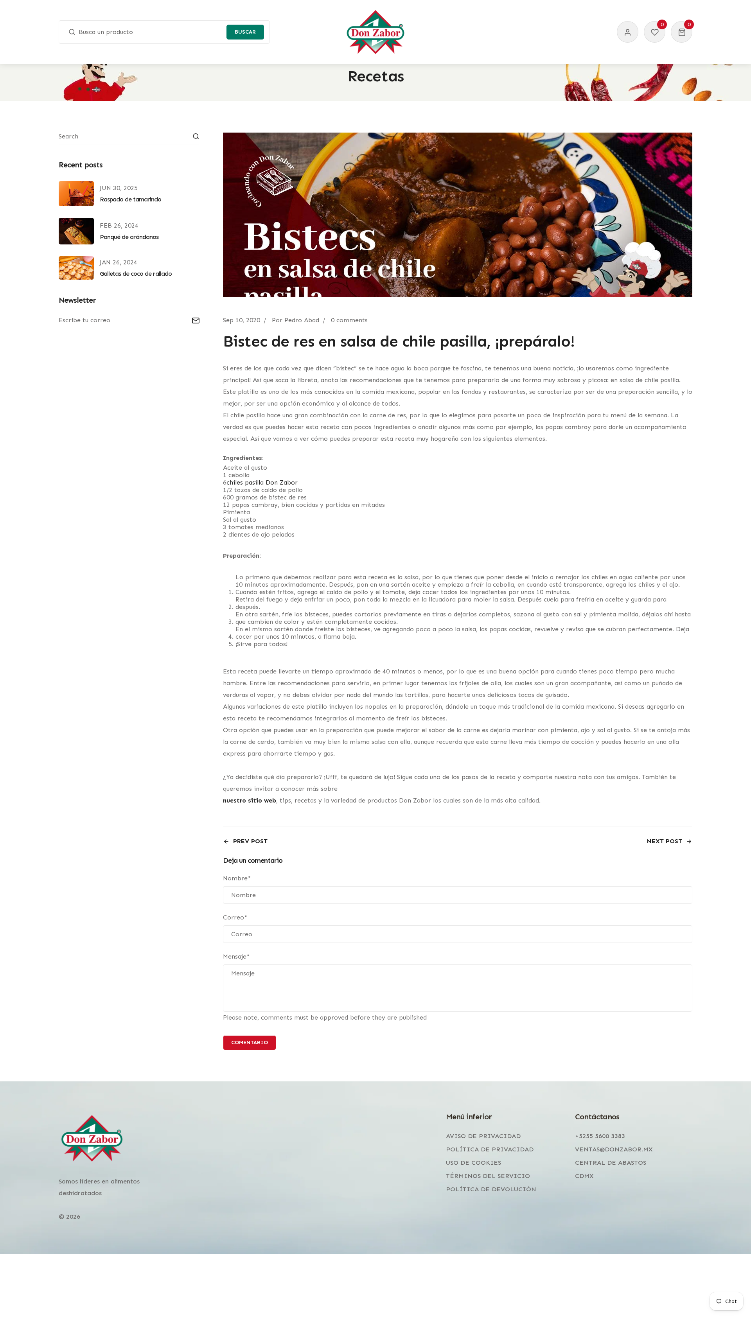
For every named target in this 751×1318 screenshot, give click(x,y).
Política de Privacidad (490, 1149)
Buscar (245, 32)
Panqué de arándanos (129, 237)
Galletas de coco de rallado (136, 273)
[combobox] (164, 32)
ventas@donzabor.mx (613, 1149)
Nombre (237, 878)
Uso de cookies (473, 1162)
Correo (235, 917)
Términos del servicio (488, 1176)
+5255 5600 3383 (600, 1136)
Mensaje (236, 956)
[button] (681, 32)
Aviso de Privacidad (483, 1136)
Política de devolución (491, 1189)
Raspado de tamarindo (130, 199)
